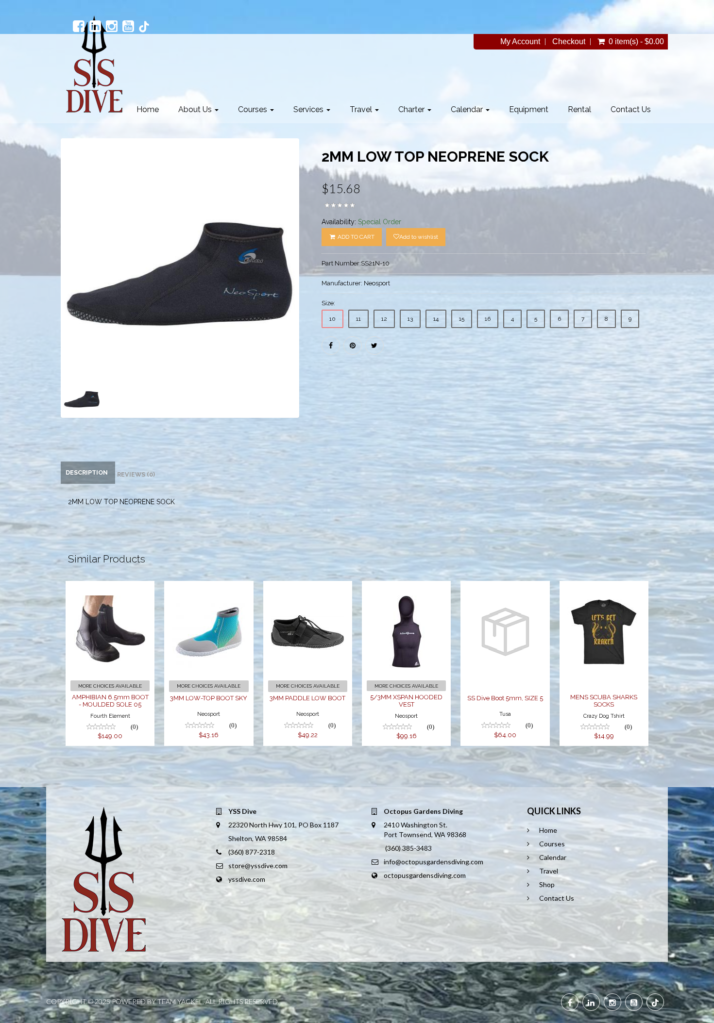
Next (324, 292)
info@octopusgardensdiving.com (433, 862)
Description (87, 472)
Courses (253, 109)
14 (436, 318)
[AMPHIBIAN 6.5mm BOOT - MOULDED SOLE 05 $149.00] (110, 587)
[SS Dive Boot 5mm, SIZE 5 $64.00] (504, 587)
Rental (579, 109)
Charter (412, 109)
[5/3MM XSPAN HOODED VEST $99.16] (406, 587)
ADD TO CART (355, 236)
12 (384, 318)
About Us (196, 109)
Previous (39, 292)
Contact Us (631, 109)
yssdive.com (246, 879)
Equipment (528, 109)
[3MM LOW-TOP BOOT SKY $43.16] (208, 587)
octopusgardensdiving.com (425, 875)
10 (332, 318)
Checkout (568, 41)
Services (309, 109)
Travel (362, 109)
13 (410, 318)
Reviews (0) (136, 474)
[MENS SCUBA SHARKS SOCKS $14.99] (604, 587)
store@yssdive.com (258, 865)
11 (358, 318)
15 (461, 318)
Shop (547, 884)
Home (147, 109)
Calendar (468, 109)
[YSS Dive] (94, 64)
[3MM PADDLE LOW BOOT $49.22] (307, 587)
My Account (520, 41)
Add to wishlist (418, 236)
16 (488, 318)
